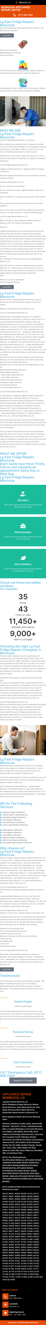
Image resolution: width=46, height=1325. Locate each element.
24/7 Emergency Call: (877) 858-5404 (21, 1074)
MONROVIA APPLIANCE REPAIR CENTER (15, 8)
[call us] (5, 1296)
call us (12, 1295)
